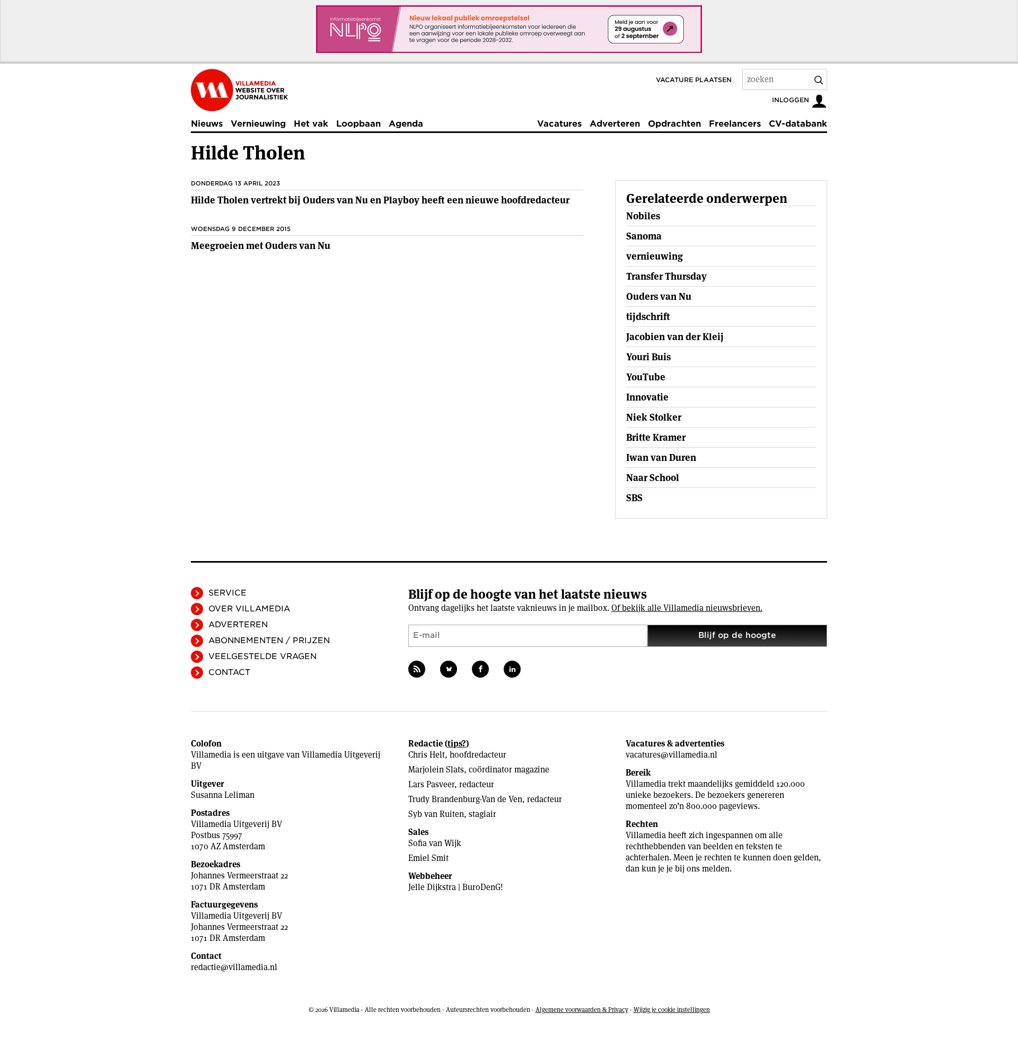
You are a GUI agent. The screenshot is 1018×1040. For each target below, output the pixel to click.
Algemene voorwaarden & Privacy (582, 1010)
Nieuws (207, 124)
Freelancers (735, 124)
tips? (456, 743)
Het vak (311, 124)
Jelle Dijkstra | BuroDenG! (455, 887)
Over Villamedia (249, 609)
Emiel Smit (428, 858)
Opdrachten (674, 124)
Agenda (406, 124)
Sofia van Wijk (434, 843)
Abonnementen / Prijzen (269, 640)
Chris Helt (426, 754)
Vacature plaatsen (694, 80)
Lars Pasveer (431, 784)
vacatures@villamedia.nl (671, 754)
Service (227, 593)
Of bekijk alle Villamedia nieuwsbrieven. (686, 608)
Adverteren (615, 124)
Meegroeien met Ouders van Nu (260, 245)
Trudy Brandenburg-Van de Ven (465, 799)
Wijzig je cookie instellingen (672, 1010)
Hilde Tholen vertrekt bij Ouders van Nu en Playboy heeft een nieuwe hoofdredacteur (380, 200)
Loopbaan (358, 124)
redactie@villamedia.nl (234, 967)
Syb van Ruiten (436, 814)
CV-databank (798, 124)
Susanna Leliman (222, 795)
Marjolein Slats (436, 769)
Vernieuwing (258, 124)
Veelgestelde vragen (262, 656)
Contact (229, 672)
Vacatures (559, 124)
